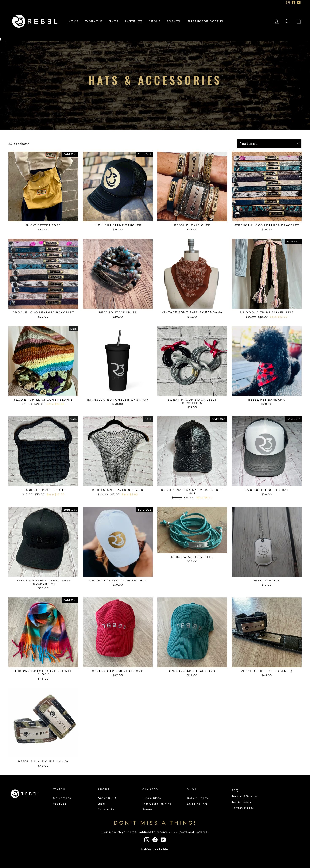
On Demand (62, 797)
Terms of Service (244, 796)
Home (74, 21)
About (154, 21)
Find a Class (151, 797)
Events (173, 21)
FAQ (235, 790)
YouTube (59, 803)
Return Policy (197, 797)
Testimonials (241, 802)
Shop (114, 21)
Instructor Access (205, 21)
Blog (101, 803)
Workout (94, 21)
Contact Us (106, 809)
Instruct (133, 21)
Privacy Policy (243, 807)
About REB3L (108, 797)
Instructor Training (157, 803)
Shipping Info (197, 803)
